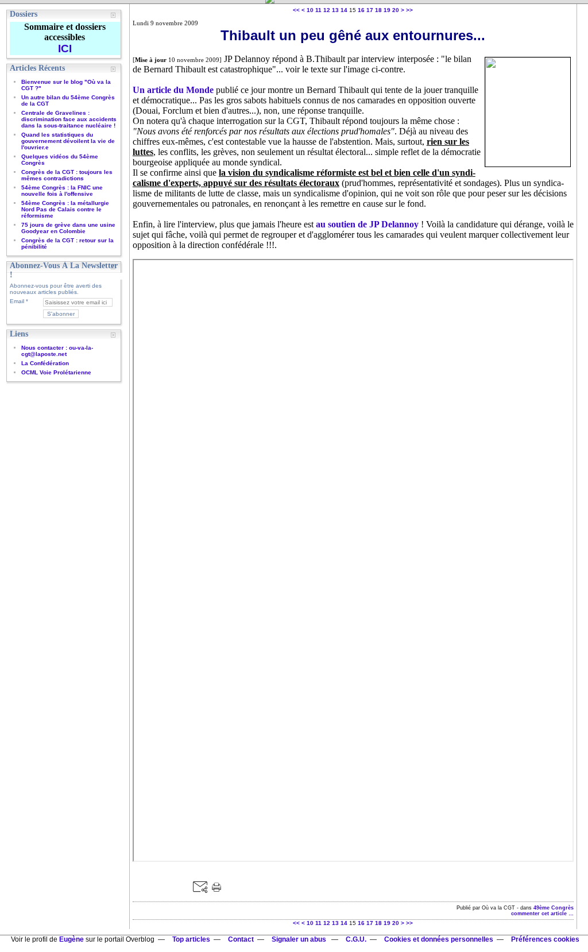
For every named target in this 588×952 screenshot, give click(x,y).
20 (395, 10)
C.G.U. (356, 939)
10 (310, 10)
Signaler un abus (300, 939)
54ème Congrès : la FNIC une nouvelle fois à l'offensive (62, 190)
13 (335, 10)
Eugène (71, 939)
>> (409, 10)
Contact (241, 939)
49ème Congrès (553, 908)
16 (361, 10)
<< (296, 10)
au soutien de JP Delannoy (367, 224)
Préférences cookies (545, 939)
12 (326, 10)
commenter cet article (539, 913)
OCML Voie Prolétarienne (56, 372)
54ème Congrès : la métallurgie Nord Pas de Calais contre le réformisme (65, 209)
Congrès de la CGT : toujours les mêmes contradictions (67, 175)
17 (369, 10)
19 (387, 10)
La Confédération (45, 363)
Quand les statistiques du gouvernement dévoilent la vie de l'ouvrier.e (68, 140)
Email (17, 301)
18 (378, 10)
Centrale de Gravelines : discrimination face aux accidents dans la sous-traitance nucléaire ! (69, 119)
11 (318, 10)
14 (344, 10)
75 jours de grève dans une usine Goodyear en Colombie (68, 228)
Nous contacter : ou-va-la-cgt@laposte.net (57, 351)
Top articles (191, 939)
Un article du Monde (173, 90)
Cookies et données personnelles (438, 939)
